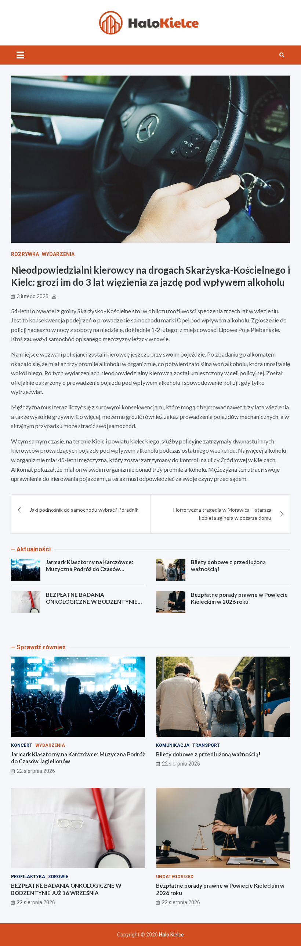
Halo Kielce (171, 935)
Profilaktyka (28, 876)
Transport (206, 745)
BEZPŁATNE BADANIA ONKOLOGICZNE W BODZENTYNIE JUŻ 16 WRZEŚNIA (92, 601)
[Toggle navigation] (20, 55)
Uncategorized (174, 876)
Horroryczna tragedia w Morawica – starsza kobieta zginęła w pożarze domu (222, 514)
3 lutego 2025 (32, 296)
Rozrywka (25, 254)
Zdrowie (58, 876)
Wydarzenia (58, 254)
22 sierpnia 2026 (36, 771)
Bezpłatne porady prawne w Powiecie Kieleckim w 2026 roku (239, 598)
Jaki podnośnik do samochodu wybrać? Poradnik (84, 510)
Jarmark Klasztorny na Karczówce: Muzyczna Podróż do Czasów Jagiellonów (89, 569)
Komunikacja (172, 745)
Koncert (21, 745)
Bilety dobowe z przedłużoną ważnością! (208, 754)
